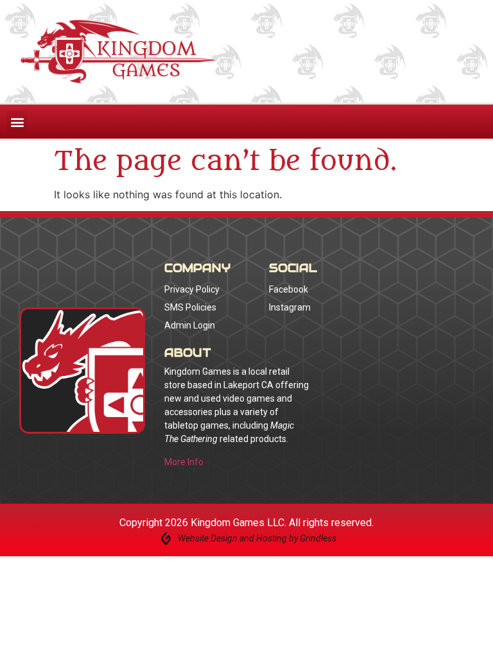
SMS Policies (190, 307)
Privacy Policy (192, 289)
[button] (17, 121)
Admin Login (189, 325)
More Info (183, 462)
